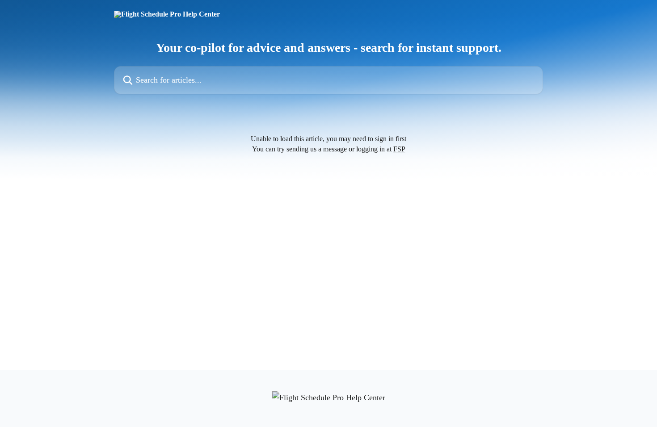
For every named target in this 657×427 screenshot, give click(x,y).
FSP (399, 149)
